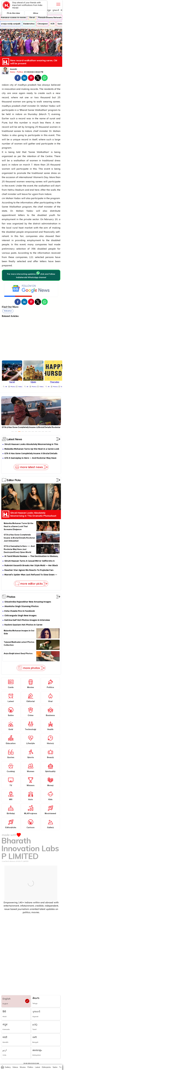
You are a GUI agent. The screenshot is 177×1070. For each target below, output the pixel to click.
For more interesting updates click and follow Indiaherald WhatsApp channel (31, 276)
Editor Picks (14, 480)
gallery (8, 1067)
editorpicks (46, 1067)
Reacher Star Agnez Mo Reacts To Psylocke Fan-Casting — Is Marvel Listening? (29, 570)
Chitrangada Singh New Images (20, 615)
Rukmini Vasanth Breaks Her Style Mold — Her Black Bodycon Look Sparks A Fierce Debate (31, 565)
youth (52, 215)
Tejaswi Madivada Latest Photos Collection (19, 644)
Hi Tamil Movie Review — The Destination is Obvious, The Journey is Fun (31, 556)
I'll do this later (13, 13)
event (47, 168)
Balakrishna (28, 23)
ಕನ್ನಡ (49, 10)
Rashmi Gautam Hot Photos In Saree (23, 624)
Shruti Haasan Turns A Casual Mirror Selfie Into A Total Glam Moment (29, 561)
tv (60, 1067)
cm (3, 198)
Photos (11, 596)
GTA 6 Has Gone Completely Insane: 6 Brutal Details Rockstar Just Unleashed (30, 453)
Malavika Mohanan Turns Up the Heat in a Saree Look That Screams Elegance (31, 449)
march (26, 164)
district (36, 223)
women (17, 101)
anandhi (13, 69)
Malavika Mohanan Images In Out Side (19, 632)
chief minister (28, 105)
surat (52, 118)
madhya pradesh (27, 84)
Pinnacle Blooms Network (49, 17)
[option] (12, 431)
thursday (32, 114)
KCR (52, 23)
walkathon (8, 311)
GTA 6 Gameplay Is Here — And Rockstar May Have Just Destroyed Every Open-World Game (30, 458)
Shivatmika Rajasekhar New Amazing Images (27, 602)
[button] (18, 78)
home (2, 1067)
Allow (35, 13)
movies (23, 1067)
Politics (20, 72)
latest (37, 1067)
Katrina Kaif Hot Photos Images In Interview (27, 620)
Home (12, 72)
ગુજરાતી (55, 10)
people (20, 231)
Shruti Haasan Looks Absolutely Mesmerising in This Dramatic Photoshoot (31, 444)
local (8, 227)
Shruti (32, 17)
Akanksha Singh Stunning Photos (21, 606)
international (25, 177)
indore (5, 84)
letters (21, 215)
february (49, 219)
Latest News (14, 439)
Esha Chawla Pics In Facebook (19, 611)
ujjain (35, 194)
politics (30, 1067)
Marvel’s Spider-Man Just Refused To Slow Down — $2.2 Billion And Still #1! (30, 574)
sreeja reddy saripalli (10, 23)
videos (15, 1067)
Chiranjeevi (42, 23)
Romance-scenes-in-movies (13, 17)
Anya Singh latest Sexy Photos (18, 654)
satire (55, 1067)
